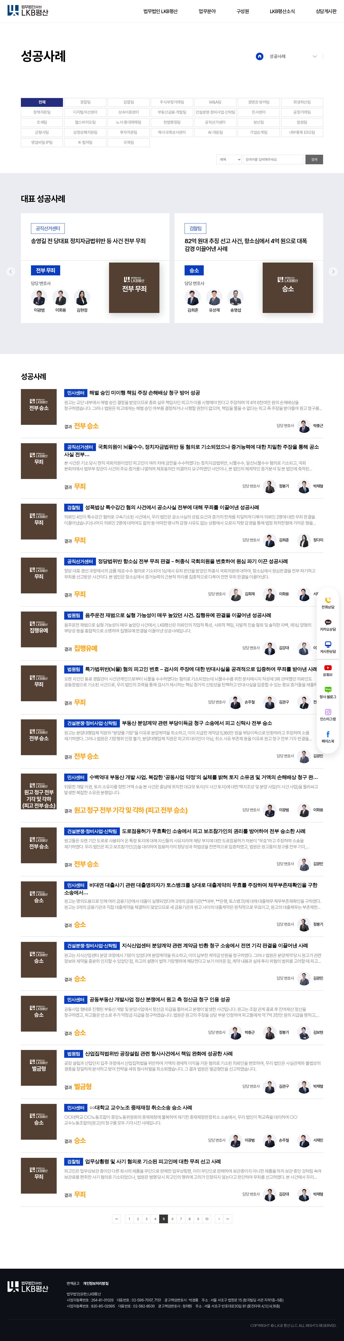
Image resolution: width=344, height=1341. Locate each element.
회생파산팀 (302, 102)
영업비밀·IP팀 (42, 142)
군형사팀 (42, 132)
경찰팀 (85, 102)
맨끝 (227, 1219)
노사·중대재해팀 (128, 122)
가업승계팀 (258, 132)
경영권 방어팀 (258, 102)
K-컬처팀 (85, 142)
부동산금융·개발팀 (172, 112)
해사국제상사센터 (172, 132)
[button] (11, 272)
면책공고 (73, 1283)
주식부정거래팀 (172, 102)
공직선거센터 (215, 122)
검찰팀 (128, 102)
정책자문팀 (41, 112)
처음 (116, 1219)
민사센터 (259, 112)
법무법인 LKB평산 (161, 11)
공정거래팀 (302, 112)
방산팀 (259, 122)
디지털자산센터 (85, 112)
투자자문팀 (128, 132)
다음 (219, 1219)
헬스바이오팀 (85, 122)
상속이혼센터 (128, 112)
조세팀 (42, 122)
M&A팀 (215, 102)
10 (206, 1219)
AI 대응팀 (215, 132)
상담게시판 (326, 11)
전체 (42, 102)
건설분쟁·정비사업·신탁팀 (215, 112)
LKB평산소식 (282, 11)
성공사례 (277, 56)
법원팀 (302, 122)
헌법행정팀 (172, 122)
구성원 (242, 11)
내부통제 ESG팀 (302, 132)
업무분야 (207, 11)
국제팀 (128, 142)
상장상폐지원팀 (85, 132)
